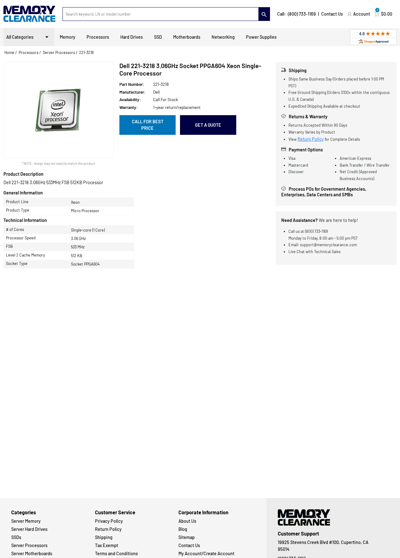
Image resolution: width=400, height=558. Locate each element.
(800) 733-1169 (302, 14)
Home (9, 52)
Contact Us (332, 14)
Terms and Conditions (116, 553)
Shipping (103, 537)
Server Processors (59, 52)
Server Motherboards (31, 553)
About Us (187, 521)
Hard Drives (131, 37)
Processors (98, 37)
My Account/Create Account (206, 553)
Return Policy (311, 139)
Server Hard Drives (29, 529)
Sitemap (186, 537)
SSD (158, 37)
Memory (67, 37)
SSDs (16, 537)
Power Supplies (261, 37)
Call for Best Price (147, 125)
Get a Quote (208, 125)
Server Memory (26, 521)
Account (361, 14)
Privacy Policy (109, 521)
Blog (182, 529)
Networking (223, 37)
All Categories (19, 37)
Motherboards (186, 37)
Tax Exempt (106, 545)
